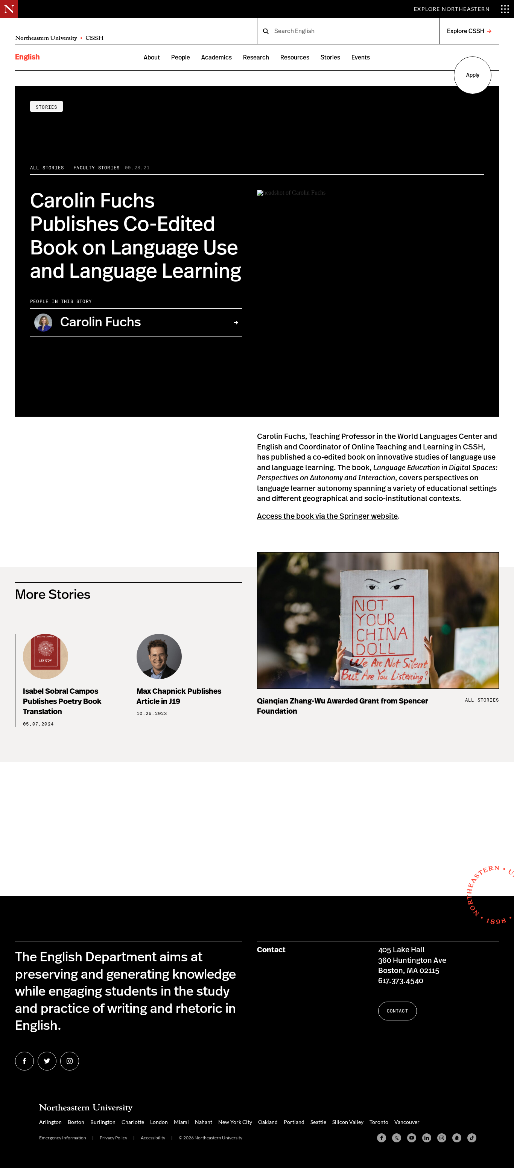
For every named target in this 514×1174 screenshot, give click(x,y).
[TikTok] (471, 1137)
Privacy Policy (113, 1138)
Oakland (268, 1122)
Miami (181, 1122)
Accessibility (153, 1138)
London (159, 1122)
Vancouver (407, 1122)
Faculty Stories (96, 168)
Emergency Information (62, 1138)
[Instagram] (441, 1137)
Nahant (203, 1122)
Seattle (318, 1122)
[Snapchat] (456, 1137)
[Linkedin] (426, 1137)
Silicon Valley (347, 1122)
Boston (76, 1122)
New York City (235, 1122)
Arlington (50, 1122)
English (27, 57)
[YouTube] (411, 1137)
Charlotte (133, 1122)
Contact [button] (397, 1011)
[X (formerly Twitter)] (396, 1137)
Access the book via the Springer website (327, 516)
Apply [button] (472, 75)
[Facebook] (381, 1137)
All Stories (47, 168)
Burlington (103, 1122)
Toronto (379, 1122)
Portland (294, 1122)
